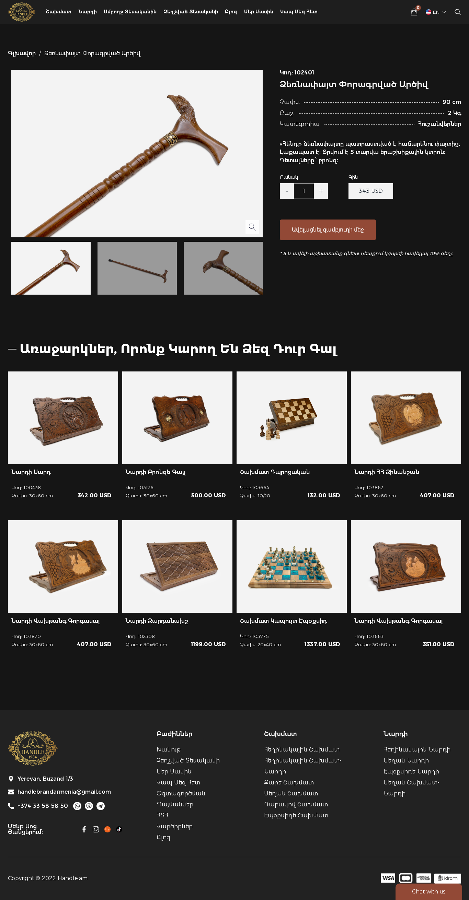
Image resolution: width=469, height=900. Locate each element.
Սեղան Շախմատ (291, 793)
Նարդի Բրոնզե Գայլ (156, 472)
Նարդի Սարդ (30, 472)
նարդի (87, 11)
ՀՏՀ (162, 815)
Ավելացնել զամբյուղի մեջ (328, 229)
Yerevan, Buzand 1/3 (45, 779)
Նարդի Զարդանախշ (157, 621)
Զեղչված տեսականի (188, 760)
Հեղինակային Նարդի (417, 749)
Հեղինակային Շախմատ (302, 749)
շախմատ (58, 11)
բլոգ (231, 11)
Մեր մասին (258, 11)
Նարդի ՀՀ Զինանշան (386, 472)
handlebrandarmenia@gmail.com (64, 792)
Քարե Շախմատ (289, 782)
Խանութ (169, 749)
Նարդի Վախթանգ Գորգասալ (55, 621)
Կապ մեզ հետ (299, 11)
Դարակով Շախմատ (296, 804)
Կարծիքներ (175, 826)
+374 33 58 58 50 (43, 806)
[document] (234, 450)
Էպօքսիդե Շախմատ (296, 815)
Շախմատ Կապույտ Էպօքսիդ (283, 621)
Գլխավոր (22, 53)
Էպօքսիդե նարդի (411, 771)
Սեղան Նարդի (406, 760)
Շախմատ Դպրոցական (275, 472)
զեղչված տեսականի (190, 11)
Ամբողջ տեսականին (130, 11)
